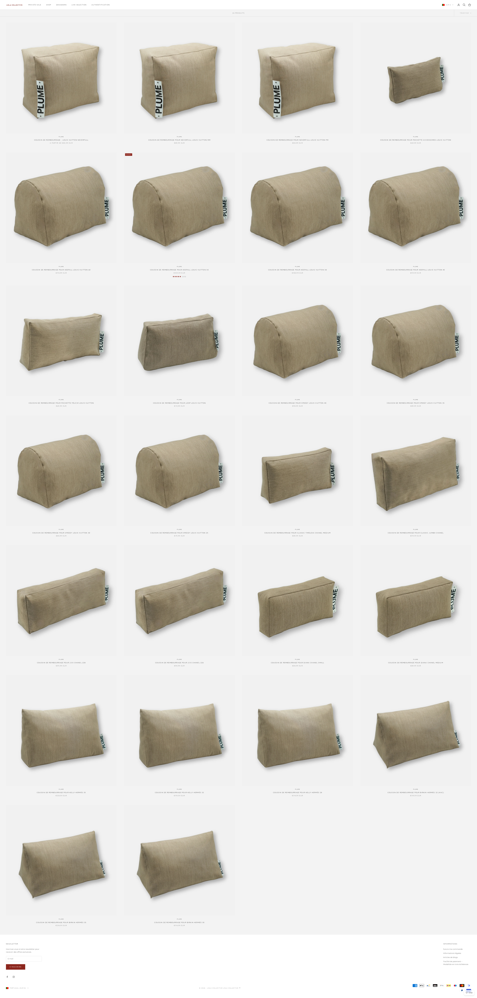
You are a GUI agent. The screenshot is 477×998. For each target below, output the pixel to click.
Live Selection (79, 5)
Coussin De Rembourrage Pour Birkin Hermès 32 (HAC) (416, 792)
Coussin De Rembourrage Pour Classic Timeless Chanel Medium (297, 533)
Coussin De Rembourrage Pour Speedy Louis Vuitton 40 (297, 403)
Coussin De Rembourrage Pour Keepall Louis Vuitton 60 (61, 270)
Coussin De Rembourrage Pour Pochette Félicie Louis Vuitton (61, 403)
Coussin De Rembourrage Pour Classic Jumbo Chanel (416, 533)
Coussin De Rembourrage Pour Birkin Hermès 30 (179, 922)
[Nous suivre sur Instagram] (13, 977)
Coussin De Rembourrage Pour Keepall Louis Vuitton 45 (415, 270)
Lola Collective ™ (232, 988)
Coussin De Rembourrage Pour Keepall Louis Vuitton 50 (297, 270)
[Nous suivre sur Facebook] (7, 977)
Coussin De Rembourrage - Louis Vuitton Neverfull (61, 140)
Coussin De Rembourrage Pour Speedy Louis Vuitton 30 (61, 533)
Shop (48, 5)
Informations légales (452, 953)
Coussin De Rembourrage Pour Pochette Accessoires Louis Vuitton (415, 140)
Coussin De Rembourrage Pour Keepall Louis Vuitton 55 (179, 270)
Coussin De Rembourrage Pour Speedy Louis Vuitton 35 (416, 403)
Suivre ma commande (453, 949)
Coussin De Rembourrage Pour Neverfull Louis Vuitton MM (179, 140)
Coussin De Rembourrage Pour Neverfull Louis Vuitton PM (298, 140)
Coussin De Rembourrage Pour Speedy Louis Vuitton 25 (179, 533)
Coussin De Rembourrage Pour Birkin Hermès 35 (61, 922)
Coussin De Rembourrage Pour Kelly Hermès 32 (179, 792)
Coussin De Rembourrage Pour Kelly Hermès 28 (297, 792)
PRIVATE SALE (34, 5)
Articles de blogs (450, 957)
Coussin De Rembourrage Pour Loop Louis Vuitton (179, 403)
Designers (61, 5)
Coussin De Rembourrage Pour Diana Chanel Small (297, 663)
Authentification (101, 5)
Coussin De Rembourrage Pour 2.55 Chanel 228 (61, 663)
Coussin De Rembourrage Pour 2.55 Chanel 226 (179, 663)
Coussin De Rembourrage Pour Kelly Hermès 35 (61, 792)
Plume (61, 137)
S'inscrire (16, 967)
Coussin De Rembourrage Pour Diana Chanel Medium (415, 663)
